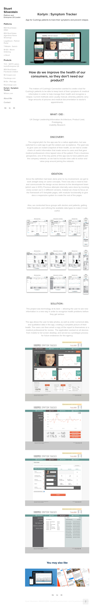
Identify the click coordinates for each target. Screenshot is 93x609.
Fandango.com (10, 78)
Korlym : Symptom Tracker (11, 89)
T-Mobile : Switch (10, 46)
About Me (8, 98)
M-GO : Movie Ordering (9, 50)
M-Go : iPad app (10, 81)
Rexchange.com (10, 85)
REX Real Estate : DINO (10, 29)
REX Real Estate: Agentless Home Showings (10, 35)
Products (7, 60)
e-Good (7, 55)
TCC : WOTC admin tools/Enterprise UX (11, 65)
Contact (7, 102)
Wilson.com (8, 93)
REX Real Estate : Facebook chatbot (11, 70)
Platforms (8, 24)
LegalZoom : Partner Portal (12, 42)
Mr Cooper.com (10, 75)
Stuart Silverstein (11, 10)
